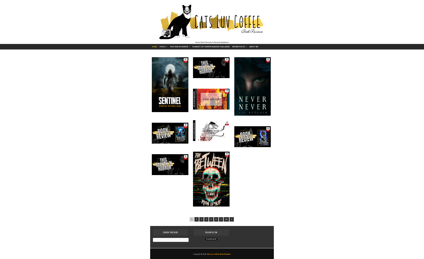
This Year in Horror (179, 47)
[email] (253, 52)
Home (154, 47)
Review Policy (238, 47)
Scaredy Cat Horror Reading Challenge (211, 47)
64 (226, 219)
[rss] (256, 52)
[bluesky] (260, 52)
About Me (253, 47)
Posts (163, 47)
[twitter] (264, 52)
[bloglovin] (268, 52)
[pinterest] (272, 52)
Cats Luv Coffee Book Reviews (219, 254)
